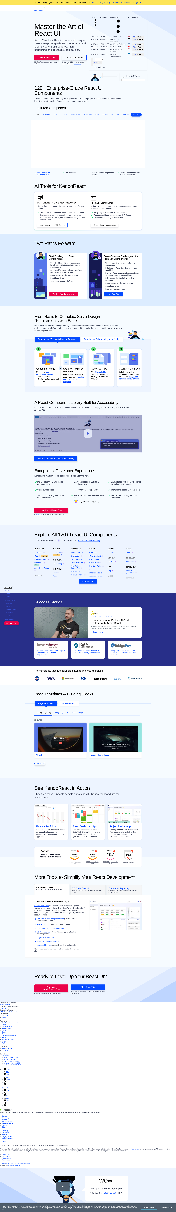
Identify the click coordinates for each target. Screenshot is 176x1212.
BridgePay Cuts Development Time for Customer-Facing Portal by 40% (123, 652)
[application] (118, 63)
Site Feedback (6, 1156)
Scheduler (47, 114)
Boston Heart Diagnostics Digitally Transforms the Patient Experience (51, 653)
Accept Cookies (149, 1207)
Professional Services (9, 1035)
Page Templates (46, 703)
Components (9, 606)
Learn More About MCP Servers (52, 225)
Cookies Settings (166, 1207)
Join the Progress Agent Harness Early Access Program (116, 2)
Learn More (98, 632)
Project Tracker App (120, 826)
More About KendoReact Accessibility (56, 458)
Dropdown (115, 114)
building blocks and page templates (73, 379)
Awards (4, 1120)
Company (5, 1116)
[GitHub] (5, 1082)
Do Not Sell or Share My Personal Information (15, 1163)
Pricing (4, 1017)
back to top (110, 1192)
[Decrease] (102, 74)
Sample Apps (9, 616)
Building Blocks (68, 703)
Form (97, 114)
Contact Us (5, 1056)
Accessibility (10, 600)
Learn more (77, 64)
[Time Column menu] (95, 27)
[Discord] (5, 1084)
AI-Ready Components (16, 1012)
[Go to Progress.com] (6, 1110)
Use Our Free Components (63, 294)
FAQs (4, 1043)
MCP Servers (4, 1012)
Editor (56, 114)
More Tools (9, 619)
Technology (5, 1118)
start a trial (39, 515)
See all (135, 115)
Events (4, 1041)
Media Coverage (7, 1123)
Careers (4, 1125)
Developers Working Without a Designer (57, 339)
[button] (91, 59)
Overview (8, 587)
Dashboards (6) (77, 713)
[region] (88, 1207)
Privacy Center (6, 1158)
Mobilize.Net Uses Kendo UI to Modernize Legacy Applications (87, 652)
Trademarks (135, 1149)
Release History (7, 1028)
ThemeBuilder (100, 372)
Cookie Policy (67, 1208)
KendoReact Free (47, 57)
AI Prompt (88, 114)
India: (11, 1061)
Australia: (12, 1065)
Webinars (5, 1034)
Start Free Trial (113, 294)
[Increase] (102, 77)
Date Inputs (127, 114)
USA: (11, 1057)
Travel (39, 755)
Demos (7, 590)
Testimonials (6, 1050)
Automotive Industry (100, 755)
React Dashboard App (85, 826)
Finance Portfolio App (47, 826)
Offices (4, 1127)
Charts (64, 114)
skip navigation (38, 10)
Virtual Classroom (7, 1039)
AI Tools (8, 593)
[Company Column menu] (118, 34)
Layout (105, 114)
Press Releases (7, 1121)
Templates (9, 612)
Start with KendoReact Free (51, 988)
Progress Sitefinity (14, 1165)
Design (7, 597)
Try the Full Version (74, 57)
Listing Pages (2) (61, 713)
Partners (4, 1037)
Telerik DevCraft (5, 1004)
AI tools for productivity (89, 540)
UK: (11, 1059)
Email (123, 78)
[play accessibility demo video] (88, 433)
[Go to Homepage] (44, 10)
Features (8, 603)
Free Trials (5, 1015)
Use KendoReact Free (51, 510)
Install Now (11, 623)
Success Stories (11, 609)
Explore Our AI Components (105, 225)
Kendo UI (3, 1008)
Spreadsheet (75, 114)
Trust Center (6, 1160)
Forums (4, 1030)
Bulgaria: (12, 1063)
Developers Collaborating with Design (102, 339)
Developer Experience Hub (11, 1023)
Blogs (4, 1032)
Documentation (7, 1026)
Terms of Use (6, 1154)
